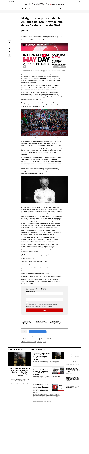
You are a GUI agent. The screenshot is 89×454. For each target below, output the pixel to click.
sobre (77, 1)
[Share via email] (9, 51)
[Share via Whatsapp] (9, 45)
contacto (73, 1)
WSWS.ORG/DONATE (44, 239)
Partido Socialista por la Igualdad (41, 11)
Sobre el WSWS (56, 11)
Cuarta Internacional (28, 11)
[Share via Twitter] (9, 42)
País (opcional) (29, 296)
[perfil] (79, 1)
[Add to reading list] (9, 55)
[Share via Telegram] (9, 48)
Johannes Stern (24, 30)
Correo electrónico (30, 291)
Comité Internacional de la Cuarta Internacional (30, 338)
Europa (44, 341)
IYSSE (51, 11)
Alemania (39, 341)
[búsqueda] (66, 8)
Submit (44, 310)
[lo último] (25, 8)
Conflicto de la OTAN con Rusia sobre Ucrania (49, 338)
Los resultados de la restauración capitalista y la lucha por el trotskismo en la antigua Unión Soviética (27, 323)
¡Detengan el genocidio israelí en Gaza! (29, 341)
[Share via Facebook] (9, 38)
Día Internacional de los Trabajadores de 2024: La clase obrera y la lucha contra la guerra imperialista (55, 323)
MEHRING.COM (50, 234)
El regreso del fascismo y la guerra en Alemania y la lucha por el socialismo (41, 322)
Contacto (63, 11)
